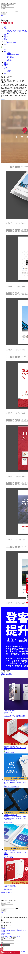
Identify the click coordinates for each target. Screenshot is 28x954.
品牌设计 (3, 930)
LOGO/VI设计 (15, 31)
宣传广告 (17, 936)
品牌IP (5, 39)
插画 (14, 936)
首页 (5, 27)
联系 (5, 44)
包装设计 (9, 30)
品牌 (5, 35)
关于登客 (3, 931)
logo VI (2, 936)
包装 (6, 936)
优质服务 (3, 928)
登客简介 (9, 42)
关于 (5, 41)
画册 (5, 38)
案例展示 (3, 934)
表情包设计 (10, 56)
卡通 (11, 936)
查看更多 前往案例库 (6, 892)
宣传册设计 (9, 674)
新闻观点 (13, 42)
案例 (5, 28)
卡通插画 (18, 930)
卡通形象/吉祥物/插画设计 (18, 30)
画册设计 (21, 31)
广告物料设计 (10, 61)
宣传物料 (23, 930)
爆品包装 (6, 36)
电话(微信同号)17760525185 (8, 952)
